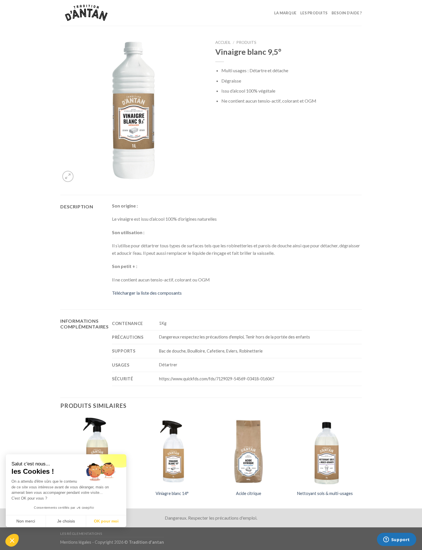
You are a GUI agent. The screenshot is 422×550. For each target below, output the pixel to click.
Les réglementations (81, 533)
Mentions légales (75, 542)
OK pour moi (106, 521)
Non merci (25, 521)
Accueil (223, 42)
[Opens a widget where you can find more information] (396, 540)
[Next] (360, 462)
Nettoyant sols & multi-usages (325, 493)
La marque (285, 13)
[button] (12, 540)
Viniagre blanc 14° (172, 493)
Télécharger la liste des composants (147, 292)
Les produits (314, 13)
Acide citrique (248, 493)
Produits (246, 42)
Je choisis (66, 521)
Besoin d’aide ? (347, 13)
